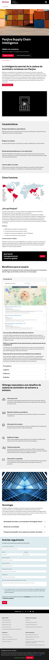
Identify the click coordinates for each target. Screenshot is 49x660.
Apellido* (26, 552)
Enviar (4, 602)
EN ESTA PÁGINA (6, 60)
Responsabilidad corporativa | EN (32, 637)
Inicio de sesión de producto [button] (23, 55)
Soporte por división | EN (7, 637)
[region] (24, 654)
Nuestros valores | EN (6, 620)
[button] (24, 103)
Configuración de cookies (19, 657)
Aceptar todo (29, 657)
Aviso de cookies (38, 655)
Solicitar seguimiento (7, 84)
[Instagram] (28, 611)
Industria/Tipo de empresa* (7, 569)
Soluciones (5, 6)
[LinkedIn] (33, 611)
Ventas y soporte (5, 634)
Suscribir (42, 256)
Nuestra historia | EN (6, 622)
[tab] (24, 320)
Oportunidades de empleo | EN (32, 634)
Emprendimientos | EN (6, 624)
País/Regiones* (5, 574)
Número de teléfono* (6, 563)
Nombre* (3, 552)
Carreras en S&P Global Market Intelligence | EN (12, 629)
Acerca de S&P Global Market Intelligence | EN (35, 645)
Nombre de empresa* (6, 557)
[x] (23, 611)
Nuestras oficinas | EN (6, 641)
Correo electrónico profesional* (8, 546)
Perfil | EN (28, 620)
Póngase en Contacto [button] (8, 55)
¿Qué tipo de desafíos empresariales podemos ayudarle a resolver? (14, 580)
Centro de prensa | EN (6, 627)
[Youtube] (30, 611)
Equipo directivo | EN (30, 639)
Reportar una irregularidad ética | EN (9, 639)
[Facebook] (25, 611)
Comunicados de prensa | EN (31, 622)
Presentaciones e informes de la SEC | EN (34, 627)
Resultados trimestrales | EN (31, 624)
